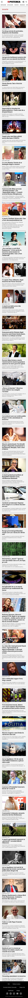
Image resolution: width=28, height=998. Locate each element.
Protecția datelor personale (9, 987)
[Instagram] (11, 994)
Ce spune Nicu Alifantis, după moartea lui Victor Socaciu (12, 280)
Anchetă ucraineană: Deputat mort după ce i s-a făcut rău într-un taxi (14, 504)
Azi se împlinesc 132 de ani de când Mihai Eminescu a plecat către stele (13, 760)
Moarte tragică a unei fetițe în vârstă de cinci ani (13, 733)
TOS (9, 984)
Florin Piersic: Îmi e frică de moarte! (12, 84)
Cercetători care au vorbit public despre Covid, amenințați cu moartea (14, 417)
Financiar (22, 4)
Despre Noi (22, 987)
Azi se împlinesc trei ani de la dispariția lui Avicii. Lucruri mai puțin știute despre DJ (13, 869)
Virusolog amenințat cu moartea (14, 976)
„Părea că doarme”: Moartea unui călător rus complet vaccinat (12, 389)
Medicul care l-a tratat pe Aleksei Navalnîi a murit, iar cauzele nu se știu (12, 949)
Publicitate (10, 990)
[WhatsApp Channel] (21, 994)
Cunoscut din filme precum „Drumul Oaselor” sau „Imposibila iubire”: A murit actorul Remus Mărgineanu (12, 191)
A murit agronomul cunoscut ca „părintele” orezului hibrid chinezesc (13, 841)
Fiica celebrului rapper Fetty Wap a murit (12, 679)
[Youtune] (17, 994)
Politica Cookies (16, 984)
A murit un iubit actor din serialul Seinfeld (11, 307)
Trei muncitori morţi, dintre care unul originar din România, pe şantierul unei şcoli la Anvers (13, 706)
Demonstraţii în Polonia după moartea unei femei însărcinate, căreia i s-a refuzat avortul (13, 334)
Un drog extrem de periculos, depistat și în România (12, 32)
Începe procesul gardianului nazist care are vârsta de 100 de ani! (13, 532)
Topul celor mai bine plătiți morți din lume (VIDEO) (12, 137)
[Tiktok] (14, 994)
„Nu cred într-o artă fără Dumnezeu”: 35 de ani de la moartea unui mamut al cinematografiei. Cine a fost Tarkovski (12, 251)
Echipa (18, 990)
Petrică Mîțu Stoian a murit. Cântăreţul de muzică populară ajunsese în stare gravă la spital (13, 362)
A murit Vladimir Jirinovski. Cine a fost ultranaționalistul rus (14, 219)
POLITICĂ (16, 4)
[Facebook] (7, 994)
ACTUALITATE (10, 4)
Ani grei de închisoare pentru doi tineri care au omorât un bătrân (14, 58)
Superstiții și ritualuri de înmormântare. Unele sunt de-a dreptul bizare (13, 110)
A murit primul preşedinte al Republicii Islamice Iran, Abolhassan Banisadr (12, 476)
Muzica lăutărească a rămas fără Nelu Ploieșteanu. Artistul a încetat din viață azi (14, 897)
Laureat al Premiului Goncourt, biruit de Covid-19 (13, 788)
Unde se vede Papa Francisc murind (12, 923)
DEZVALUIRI (3, 4)
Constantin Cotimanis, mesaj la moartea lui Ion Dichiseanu (13, 814)
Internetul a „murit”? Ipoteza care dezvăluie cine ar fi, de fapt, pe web (14, 560)
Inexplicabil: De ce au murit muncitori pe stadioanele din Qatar (12, 588)
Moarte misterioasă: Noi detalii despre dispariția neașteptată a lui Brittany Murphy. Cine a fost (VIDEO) (13, 446)
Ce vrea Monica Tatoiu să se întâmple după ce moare (12, 163)
